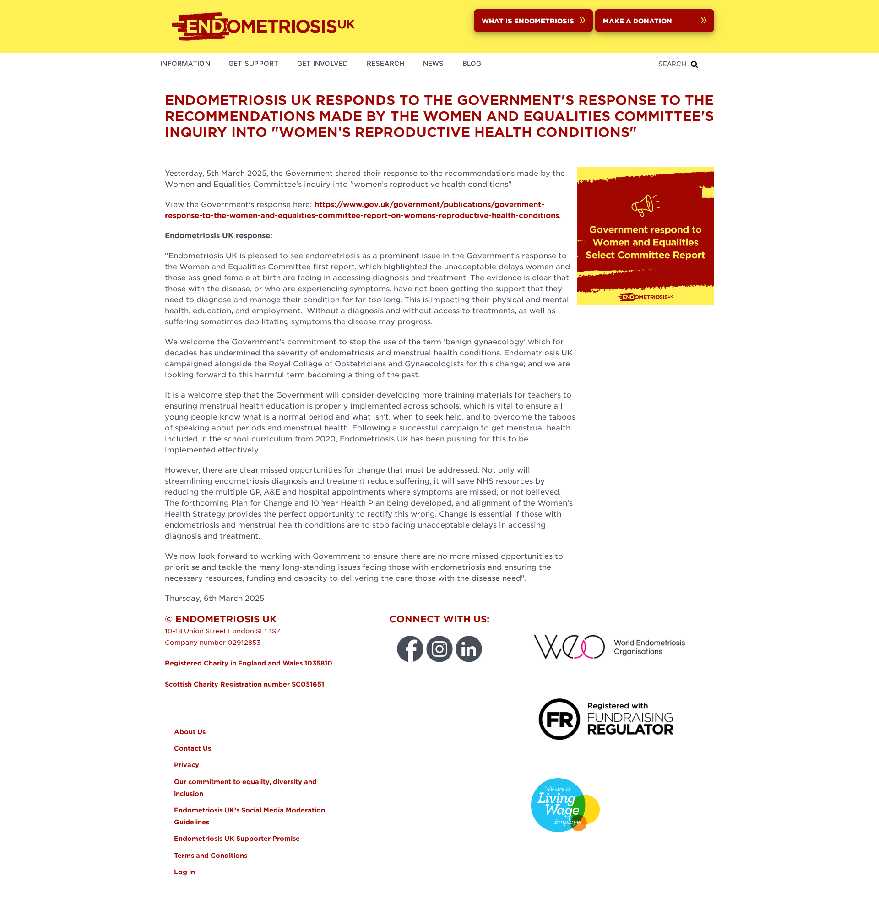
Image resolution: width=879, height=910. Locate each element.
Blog (472, 63)
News (433, 63)
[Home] (265, 26)
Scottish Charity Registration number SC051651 (244, 684)
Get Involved (322, 63)
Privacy (186, 764)
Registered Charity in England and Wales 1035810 (248, 663)
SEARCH (672, 64)
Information (185, 63)
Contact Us (192, 748)
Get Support (253, 63)
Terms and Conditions (210, 855)
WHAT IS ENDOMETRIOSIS (528, 20)
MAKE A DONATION (637, 20)
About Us (190, 732)
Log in (184, 872)
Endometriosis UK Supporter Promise (238, 838)
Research (386, 63)
